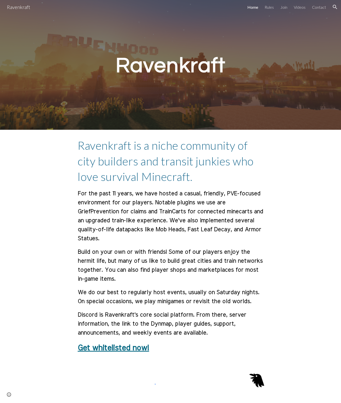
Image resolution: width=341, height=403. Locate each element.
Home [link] (252, 7)
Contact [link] (319, 7)
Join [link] (283, 7)
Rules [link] (269, 7)
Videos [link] (300, 7)
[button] (335, 7)
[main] (170, 64)
